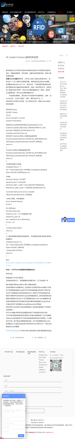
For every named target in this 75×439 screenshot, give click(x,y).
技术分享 (21, 46)
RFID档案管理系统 (25, 425)
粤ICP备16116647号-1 (37, 420)
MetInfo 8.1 (33, 432)
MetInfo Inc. (50, 432)
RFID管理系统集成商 (13, 331)
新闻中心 (13, 46)
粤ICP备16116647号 (37, 422)
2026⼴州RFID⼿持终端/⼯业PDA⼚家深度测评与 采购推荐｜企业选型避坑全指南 (14, 42)
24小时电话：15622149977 (59, 355)
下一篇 (41, 337)
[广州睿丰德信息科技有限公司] (7, 5)
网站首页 (5, 12)
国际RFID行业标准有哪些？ (61, 42)
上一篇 (19, 337)
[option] (37, 42)
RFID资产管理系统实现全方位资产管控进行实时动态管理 (37, 42)
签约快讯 (61, 65)
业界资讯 (61, 68)
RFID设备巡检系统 (37, 425)
